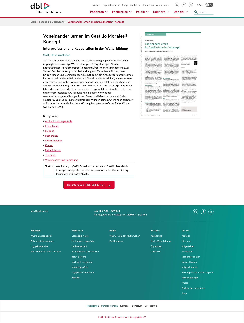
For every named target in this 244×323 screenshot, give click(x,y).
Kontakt (186, 235)
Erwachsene (52, 126)
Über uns (186, 241)
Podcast (76, 277)
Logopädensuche (111, 5)
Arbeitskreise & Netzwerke (85, 251)
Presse (95, 5)
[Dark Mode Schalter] (209, 5)
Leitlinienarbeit (79, 246)
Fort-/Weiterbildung (161, 241)
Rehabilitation (53, 150)
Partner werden (109, 305)
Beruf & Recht (79, 256)
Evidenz (49, 131)
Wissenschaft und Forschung (61, 160)
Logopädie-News (80, 235)
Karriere (159, 12)
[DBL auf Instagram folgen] (177, 5)
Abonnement (163, 5)
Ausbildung (156, 235)
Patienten (97, 12)
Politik (140, 12)
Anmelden (148, 5)
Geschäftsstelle (189, 261)
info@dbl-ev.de (39, 211)
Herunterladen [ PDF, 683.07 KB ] (86, 185)
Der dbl (179, 12)
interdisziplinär (53, 140)
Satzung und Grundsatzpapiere (198, 272)
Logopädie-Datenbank (51, 21)
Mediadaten (93, 305)
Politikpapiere (116, 241)
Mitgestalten (188, 246)
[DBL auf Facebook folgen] (184, 5)
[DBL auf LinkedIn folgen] (191, 5)
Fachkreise (120, 12)
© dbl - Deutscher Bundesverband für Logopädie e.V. (122, 317)
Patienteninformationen (42, 241)
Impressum (136, 305)
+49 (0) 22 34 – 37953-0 (107, 211)
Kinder (49, 145)
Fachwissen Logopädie (83, 241)
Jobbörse (135, 5)
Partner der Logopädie (193, 288)
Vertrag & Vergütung (82, 261)
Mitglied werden (190, 267)
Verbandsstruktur (191, 256)
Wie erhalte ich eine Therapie (45, 251)
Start (33, 21)
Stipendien (156, 246)
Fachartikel (51, 135)
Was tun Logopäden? (41, 235)
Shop (125, 5)
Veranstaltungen (190, 277)
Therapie (50, 155)
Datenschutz (151, 305)
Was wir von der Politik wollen (124, 235)
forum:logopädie (80, 267)
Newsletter (187, 251)
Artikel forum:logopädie (58, 121)
